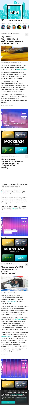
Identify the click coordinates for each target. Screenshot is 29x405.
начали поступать (6, 336)
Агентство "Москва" (22, 69)
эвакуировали (19, 320)
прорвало (14, 208)
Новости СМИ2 (4, 130)
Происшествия (16, 33)
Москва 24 (14, 20)
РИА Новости (12, 301)
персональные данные (16, 394)
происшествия (4, 105)
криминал (11, 105)
